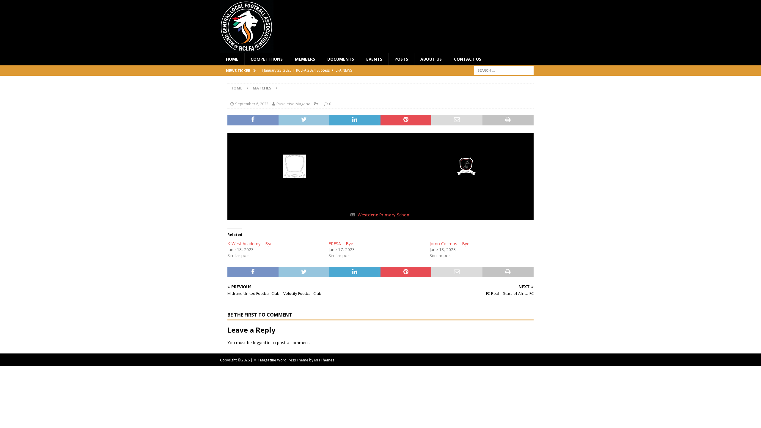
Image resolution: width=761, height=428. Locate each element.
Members (305, 59)
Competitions (267, 59)
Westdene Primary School (384, 215)
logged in (262, 342)
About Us (431, 59)
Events (374, 59)
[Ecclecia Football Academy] (295, 174)
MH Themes (324, 360)
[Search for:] (504, 70)
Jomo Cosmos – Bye (449, 243)
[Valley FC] (467, 174)
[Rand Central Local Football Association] (246, 49)
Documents (340, 59)
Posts (401, 59)
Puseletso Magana (293, 103)
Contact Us (467, 59)
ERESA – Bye (340, 243)
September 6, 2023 (251, 103)
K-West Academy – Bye (250, 243)
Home (232, 59)
